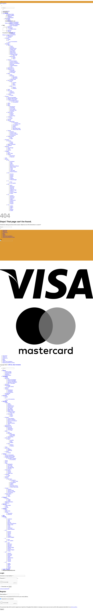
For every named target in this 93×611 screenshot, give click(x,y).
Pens (9, 152)
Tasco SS (15, 55)
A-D (8, 160)
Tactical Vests (13, 132)
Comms (9, 140)
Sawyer (12, 195)
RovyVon (10, 21)
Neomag (12, 64)
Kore (11, 74)
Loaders (9, 94)
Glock (9, 42)
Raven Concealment (14, 63)
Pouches (12, 111)
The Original (15, 124)
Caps (11, 118)
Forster (11, 95)
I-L (8, 180)
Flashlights (12, 33)
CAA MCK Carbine (14, 101)
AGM (11, 163)
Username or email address (6, 575)
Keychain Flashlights (15, 24)
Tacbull (9, 130)
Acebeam (12, 161)
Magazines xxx (11, 69)
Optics (9, 45)
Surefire (14, 82)
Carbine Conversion (12, 99)
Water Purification (11, 144)
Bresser (12, 164)
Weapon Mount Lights (12, 98)
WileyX (14, 87)
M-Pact (14, 127)
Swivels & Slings (14, 134)
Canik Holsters (13, 61)
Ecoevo (12, 174)
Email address (3, 594)
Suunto (9, 150)
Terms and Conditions (7, 236)
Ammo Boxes (11, 67)
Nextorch (10, 26)
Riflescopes (12, 51)
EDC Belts (15, 78)
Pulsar (11, 193)
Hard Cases (10, 112)
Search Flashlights (14, 22)
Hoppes (12, 178)
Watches (7, 146)
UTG (11, 66)
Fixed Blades (11, 17)
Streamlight (10, 27)
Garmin (11, 176)
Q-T (8, 194)
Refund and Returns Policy (9, 237)
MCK (11, 185)
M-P (8, 184)
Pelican (12, 113)
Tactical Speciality (17, 129)
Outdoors (10, 145)
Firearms (7, 38)
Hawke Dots (13, 49)
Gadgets (7, 151)
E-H (8, 172)
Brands (6, 159)
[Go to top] (0, 366)
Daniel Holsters (13, 171)
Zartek (9, 19)
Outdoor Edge (11, 14)
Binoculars (12, 56)
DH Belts (12, 75)
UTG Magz (12, 72)
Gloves (9, 120)
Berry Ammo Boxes (14, 166)
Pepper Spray (11, 136)
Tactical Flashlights (12, 97)
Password (2, 578)
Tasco (14, 58)
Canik (9, 39)
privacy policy (74, 607)
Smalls (9, 154)
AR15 (9, 103)
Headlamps (12, 32)
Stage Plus (12, 115)
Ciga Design (10, 147)
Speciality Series (16, 128)
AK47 (9, 104)
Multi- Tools (10, 153)
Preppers (7, 139)
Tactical (6, 96)
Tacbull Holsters (13, 65)
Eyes (11, 86)
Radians (14, 88)
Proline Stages (13, 192)
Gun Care (10, 90)
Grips (9, 89)
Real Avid (12, 93)
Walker (14, 85)
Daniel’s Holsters (14, 62)
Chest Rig (12, 107)
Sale (6, 158)
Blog (4, 233)
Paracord (12, 156)
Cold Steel (12, 170)
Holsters (9, 59)
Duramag (12, 70)
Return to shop (8, 23)
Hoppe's (12, 91)
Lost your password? (4, 588)
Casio (9, 148)
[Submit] (3, 9)
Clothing (9, 116)
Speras (9, 31)
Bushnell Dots (13, 48)
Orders (4, 234)
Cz (8, 40)
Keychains (12, 155)
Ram (14, 83)
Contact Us (5, 232)
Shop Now (5, 230)
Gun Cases (12, 108)
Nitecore (9, 30)
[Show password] (17, 578)
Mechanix (12, 121)
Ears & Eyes (10, 80)
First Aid (9, 119)
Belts (9, 73)
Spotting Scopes (14, 54)
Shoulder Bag (13, 110)
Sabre (11, 138)
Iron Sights (12, 50)
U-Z (8, 204)
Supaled (9, 37)
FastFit (14, 126)
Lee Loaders (13, 183)
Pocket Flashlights (14, 23)
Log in (10, 586)
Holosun (12, 47)
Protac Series (13, 29)
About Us (5, 231)
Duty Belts (15, 77)
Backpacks (12, 106)
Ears (11, 81)
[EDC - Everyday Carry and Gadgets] (3, 3)
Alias (11, 162)
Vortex (11, 46)
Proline (11, 114)
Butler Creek (13, 53)
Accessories (13, 34)
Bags (9, 105)
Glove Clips (17, 123)
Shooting (7, 43)
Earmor (11, 175)
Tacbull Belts (13, 79)
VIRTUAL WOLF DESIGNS (14, 364)
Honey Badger (11, 15)
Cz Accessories (13, 41)
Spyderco (10, 16)
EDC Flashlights (14, 25)
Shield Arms (13, 71)
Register (2, 609)
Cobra (11, 142)
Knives (6, 13)
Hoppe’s (9, 449)
